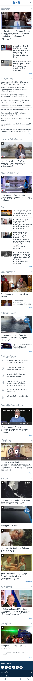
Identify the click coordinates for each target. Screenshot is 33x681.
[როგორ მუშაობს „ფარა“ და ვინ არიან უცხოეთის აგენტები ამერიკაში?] (6, 213)
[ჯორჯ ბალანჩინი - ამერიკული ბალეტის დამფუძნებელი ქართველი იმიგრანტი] (16, 562)
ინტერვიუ (6, 440)
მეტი (30, 73)
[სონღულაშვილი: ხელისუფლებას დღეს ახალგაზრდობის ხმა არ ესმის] (6, 303)
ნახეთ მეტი (28, 581)
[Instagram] (12, 679)
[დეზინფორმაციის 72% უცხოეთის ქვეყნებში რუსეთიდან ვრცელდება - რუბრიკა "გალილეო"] (16, 598)
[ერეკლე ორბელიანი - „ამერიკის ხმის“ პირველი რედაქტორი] (16, 489)
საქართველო (8, 272)
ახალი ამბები (8, 78)
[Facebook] (5, 679)
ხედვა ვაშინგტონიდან (12, 139)
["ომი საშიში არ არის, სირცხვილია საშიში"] (16, 283)
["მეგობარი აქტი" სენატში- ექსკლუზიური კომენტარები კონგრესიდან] (16, 150)
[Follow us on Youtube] (9, 667)
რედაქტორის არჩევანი (13, 405)
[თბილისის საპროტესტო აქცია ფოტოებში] (16, 635)
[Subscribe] (21, 667)
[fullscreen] (30, 423)
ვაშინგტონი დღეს (10, 173)
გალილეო (6, 587)
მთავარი (5, 9)
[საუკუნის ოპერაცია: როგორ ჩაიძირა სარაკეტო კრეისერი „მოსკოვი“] (16, 324)
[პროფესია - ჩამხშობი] (16, 514)
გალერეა (6, 623)
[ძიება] (28, 679)
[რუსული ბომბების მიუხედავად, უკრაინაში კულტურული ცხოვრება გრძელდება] (6, 346)
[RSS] (17, 667)
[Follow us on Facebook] (2, 667)
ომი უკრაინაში (8, 313)
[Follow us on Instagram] (13, 667)
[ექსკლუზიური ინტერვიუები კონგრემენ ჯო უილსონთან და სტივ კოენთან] (16, 184)
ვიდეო (4, 478)
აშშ (2, 207)
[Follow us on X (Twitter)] (6, 667)
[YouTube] (20, 679)
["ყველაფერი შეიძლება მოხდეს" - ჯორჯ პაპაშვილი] (16, 537)
